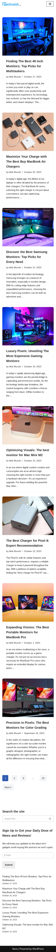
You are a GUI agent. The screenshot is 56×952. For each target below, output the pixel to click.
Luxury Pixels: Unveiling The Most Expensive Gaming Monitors (27, 356)
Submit (9, 864)
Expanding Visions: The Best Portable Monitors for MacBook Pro (27, 632)
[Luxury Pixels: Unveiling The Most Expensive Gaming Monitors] (28, 326)
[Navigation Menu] (50, 4)
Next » (8, 787)
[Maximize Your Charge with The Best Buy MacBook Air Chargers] (28, 132)
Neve (15, 948)
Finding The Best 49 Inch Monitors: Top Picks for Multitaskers (24, 66)
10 (43, 778)
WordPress (38, 948)
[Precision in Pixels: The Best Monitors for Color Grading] (28, 698)
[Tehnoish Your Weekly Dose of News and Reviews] (11, 4)
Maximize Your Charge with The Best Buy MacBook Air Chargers (26, 161)
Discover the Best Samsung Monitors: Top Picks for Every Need (26, 257)
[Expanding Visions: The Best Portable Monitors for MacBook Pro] (28, 602)
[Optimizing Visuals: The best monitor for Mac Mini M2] (28, 425)
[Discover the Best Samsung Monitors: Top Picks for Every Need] (28, 227)
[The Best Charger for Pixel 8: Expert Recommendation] (28, 515)
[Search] (50, 818)
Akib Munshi (15, 77)
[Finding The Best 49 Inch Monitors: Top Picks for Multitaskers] (28, 36)
